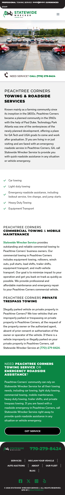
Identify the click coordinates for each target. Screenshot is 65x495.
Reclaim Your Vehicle (41, 460)
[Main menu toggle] (58, 14)
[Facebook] (20, 481)
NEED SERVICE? (32, 76)
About (35, 465)
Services (16, 460)
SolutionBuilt (37, 490)
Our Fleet (51, 465)
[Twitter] (28, 481)
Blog (32, 470)
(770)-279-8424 (50, 347)
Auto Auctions (16, 465)
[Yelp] (44, 481)
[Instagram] (36, 481)
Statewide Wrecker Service (20, 242)
